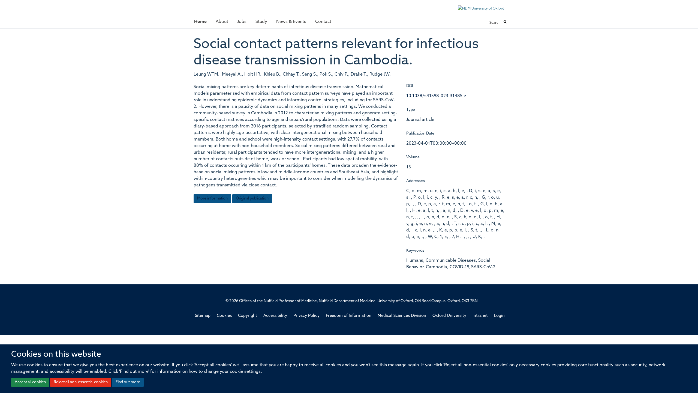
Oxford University (449, 316)
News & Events (291, 22)
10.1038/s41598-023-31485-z (436, 96)
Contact (323, 22)
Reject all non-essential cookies (81, 382)
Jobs (241, 22)
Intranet (480, 316)
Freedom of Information (348, 316)
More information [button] (212, 198)
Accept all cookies (30, 382)
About (222, 22)
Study (261, 22)
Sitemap (202, 316)
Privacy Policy (306, 316)
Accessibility (275, 316)
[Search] (505, 22)
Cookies (224, 316)
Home (200, 22)
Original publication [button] (252, 198)
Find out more (128, 382)
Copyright (247, 316)
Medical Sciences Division (402, 316)
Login (499, 316)
